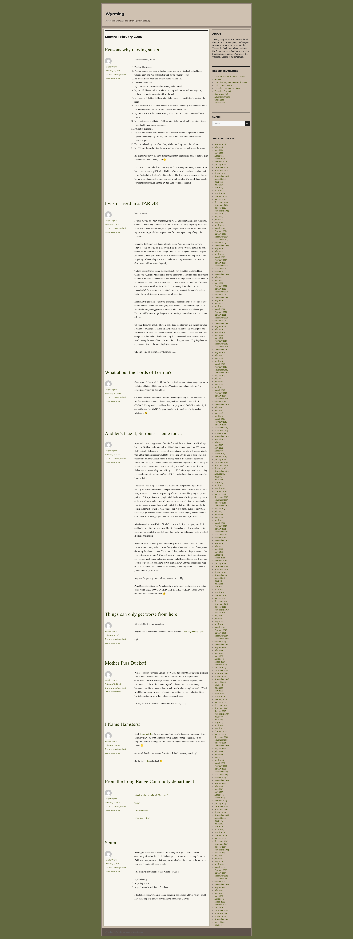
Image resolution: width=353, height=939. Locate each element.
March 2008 (220, 696)
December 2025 (221, 167)
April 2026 (219, 156)
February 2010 (221, 630)
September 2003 (222, 850)
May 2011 (219, 587)
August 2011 (220, 578)
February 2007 (221, 731)
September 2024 (222, 211)
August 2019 (220, 332)
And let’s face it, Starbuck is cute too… (143, 433)
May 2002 (219, 896)
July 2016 (219, 407)
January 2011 (220, 598)
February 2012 (221, 561)
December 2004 (221, 806)
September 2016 (222, 404)
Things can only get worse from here (141, 614)
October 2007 (220, 711)
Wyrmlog (114, 13)
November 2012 (221, 535)
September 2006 (222, 746)
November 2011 (221, 569)
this (148, 760)
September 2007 (222, 714)
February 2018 (221, 367)
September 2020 (222, 323)
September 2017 (222, 373)
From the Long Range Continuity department (149, 781)
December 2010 (221, 601)
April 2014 (219, 485)
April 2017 (219, 387)
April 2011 (219, 589)
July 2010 (218, 615)
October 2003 (220, 847)
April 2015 (219, 451)
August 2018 (220, 352)
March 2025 (220, 193)
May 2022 (219, 283)
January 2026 (220, 164)
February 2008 (221, 699)
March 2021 (220, 309)
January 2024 (220, 234)
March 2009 (220, 662)
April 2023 (219, 254)
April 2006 (219, 760)
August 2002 (220, 887)
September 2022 (222, 274)
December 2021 (221, 292)
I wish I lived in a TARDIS (131, 203)
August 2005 (220, 783)
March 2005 (220, 798)
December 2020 (221, 318)
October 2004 (220, 812)
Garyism (218, 79)
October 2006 (220, 743)
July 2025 (219, 182)
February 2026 (221, 162)
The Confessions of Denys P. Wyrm (230, 77)
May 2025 (219, 188)
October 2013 (220, 503)
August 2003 (220, 853)
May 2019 (219, 338)
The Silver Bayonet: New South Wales (231, 82)
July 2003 (219, 855)
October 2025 (220, 173)
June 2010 (219, 618)
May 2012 (219, 552)
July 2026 (219, 147)
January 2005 (220, 803)
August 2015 (220, 439)
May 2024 (219, 222)
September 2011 (221, 575)
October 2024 (220, 208)
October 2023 (220, 242)
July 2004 (219, 821)
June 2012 (219, 549)
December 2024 (221, 202)
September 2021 (222, 297)
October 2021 (220, 295)
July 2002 (219, 890)
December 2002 (221, 876)
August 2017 (220, 375)
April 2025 (219, 190)
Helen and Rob (146, 733)
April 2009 (219, 659)
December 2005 (221, 772)
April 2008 (219, 694)
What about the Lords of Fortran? (138, 372)
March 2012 (220, 558)
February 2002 (221, 905)
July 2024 (219, 216)
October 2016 (220, 402)
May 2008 (219, 691)
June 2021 (219, 303)
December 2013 (221, 497)
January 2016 (220, 425)
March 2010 (220, 627)
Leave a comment (113, 78)
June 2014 (219, 480)
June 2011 (219, 584)
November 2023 (221, 240)
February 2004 (221, 835)
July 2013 (218, 511)
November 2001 (221, 913)
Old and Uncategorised (115, 74)
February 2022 (221, 286)
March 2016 (220, 419)
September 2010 (222, 610)
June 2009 (219, 653)
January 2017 (220, 396)
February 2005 (221, 801)
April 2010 (219, 624)
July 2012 (218, 546)
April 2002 (219, 899)
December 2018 (221, 344)
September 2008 (222, 679)
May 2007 (219, 722)
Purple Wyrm (111, 67)
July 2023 (219, 251)
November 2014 (221, 465)
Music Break (220, 103)
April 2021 (219, 306)
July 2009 (219, 650)
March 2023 (220, 257)
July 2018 (218, 355)
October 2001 (220, 916)
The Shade (219, 100)
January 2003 (220, 873)
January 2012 (220, 563)
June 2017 (219, 381)
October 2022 (220, 271)
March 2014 (220, 488)
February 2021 (221, 312)
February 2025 (221, 196)
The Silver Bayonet (223, 91)
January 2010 (220, 633)
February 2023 (221, 260)
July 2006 (219, 751)
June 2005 (219, 789)
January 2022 (220, 289)
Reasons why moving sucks (132, 49)
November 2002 (221, 879)
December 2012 (221, 532)
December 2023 (221, 237)
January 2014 (220, 494)
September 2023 (222, 245)
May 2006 (219, 757)
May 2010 (219, 621)
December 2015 (221, 428)
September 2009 (222, 644)
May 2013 (219, 517)
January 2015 (220, 459)
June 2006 (219, 754)
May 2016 (219, 413)
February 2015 (221, 456)
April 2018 (219, 361)
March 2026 (220, 159)
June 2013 (219, 514)
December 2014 (221, 462)
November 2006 (222, 740)
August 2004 (220, 818)
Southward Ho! (221, 94)
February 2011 (221, 595)
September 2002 (222, 884)
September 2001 (222, 919)
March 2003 (220, 867)
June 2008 (219, 688)
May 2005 (219, 792)
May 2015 (219, 448)
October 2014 (220, 468)
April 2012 (219, 555)
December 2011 (221, 566)
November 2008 (221, 673)
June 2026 (219, 150)
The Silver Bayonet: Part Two (227, 88)
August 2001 (220, 922)
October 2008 (220, 676)
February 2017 (221, 393)
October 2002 (220, 881)
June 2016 (219, 410)
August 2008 (220, 682)
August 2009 (220, 647)
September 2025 (222, 176)
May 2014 (219, 482)
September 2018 (222, 349)
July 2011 (218, 581)
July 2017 (218, 378)
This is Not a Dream (223, 85)
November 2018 (221, 347)
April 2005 (219, 795)
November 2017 (221, 370)
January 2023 (220, 263)
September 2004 (222, 815)
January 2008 (220, 702)
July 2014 (218, 477)
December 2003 (221, 841)
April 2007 (219, 725)
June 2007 (219, 720)
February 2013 (221, 526)
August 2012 (220, 543)
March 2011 (220, 592)
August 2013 (220, 509)
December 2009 (221, 636)
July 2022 (219, 277)
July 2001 (218, 925)
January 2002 (220, 908)
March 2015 (220, 454)
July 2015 (218, 442)
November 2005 (221, 775)
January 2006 (220, 769)
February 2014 (221, 491)
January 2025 (220, 199)
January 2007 (220, 734)
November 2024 (221, 205)
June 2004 (219, 824)
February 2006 (221, 766)
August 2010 (220, 613)
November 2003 (221, 844)
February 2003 (221, 870)
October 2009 (220, 642)
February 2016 (221, 422)
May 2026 (219, 153)
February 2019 (221, 341)
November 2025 (221, 170)
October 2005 (220, 777)
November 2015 (221, 430)
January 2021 (220, 315)
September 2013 (221, 506)
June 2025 (219, 185)
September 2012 (222, 540)
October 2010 (220, 607)
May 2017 (219, 384)
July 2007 (219, 717)
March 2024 (220, 228)
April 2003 (219, 864)
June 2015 (219, 445)
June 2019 (219, 335)
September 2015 (222, 436)
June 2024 (219, 219)
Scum (110, 842)
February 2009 (221, 665)
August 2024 (220, 214)
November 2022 (221, 269)
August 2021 (220, 300)
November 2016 (221, 399)
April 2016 (219, 416)
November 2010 (221, 604)
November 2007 (221, 708)
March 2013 (220, 523)
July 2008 (219, 685)
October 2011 (220, 572)
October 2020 (220, 321)
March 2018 (220, 364)
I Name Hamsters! (123, 724)
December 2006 (221, 737)
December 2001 (221, 910)
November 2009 (222, 639)
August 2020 (220, 326)
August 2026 (220, 144)
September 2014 (222, 471)
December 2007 (221, 705)
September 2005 (222, 780)
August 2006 (220, 748)
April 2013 (219, 520)
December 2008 (221, 670)
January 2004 (220, 838)
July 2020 (219, 329)
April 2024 (219, 225)
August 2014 (220, 474)
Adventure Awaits (222, 97)
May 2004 (219, 827)
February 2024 (221, 231)
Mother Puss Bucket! (125, 663)
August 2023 (220, 248)
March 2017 (220, 390)
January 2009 (220, 668)
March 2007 (220, 728)
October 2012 (220, 537)
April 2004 (219, 829)
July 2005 (219, 786)
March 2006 (220, 763)
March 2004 (220, 832)
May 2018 (219, 358)
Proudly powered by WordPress (129, 932)
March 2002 (220, 902)
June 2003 (219, 858)
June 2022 (219, 280)
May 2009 (219, 656)
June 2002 (219, 893)
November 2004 (221, 809)
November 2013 (221, 500)
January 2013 (220, 529)
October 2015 (220, 433)
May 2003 (219, 861)
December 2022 (221, 266)
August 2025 (220, 179)
